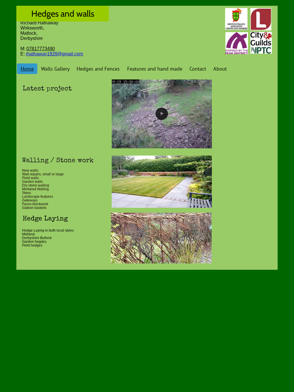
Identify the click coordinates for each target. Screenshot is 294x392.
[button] (204, 142)
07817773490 (40, 48)
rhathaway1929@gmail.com (54, 53)
